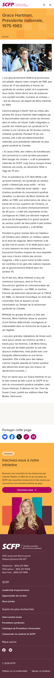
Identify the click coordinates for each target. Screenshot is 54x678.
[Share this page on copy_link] (26, 437)
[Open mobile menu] (50, 4)
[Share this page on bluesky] (5, 437)
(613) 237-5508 (23, 568)
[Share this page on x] (19, 437)
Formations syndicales (13, 622)
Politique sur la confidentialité (14, 671)
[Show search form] (44, 5)
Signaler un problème (41, 671)
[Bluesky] (10, 649)
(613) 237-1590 (21, 565)
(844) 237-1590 (21, 572)
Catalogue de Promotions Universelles (21, 628)
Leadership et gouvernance (15, 590)
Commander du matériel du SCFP (18, 634)
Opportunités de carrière (14, 595)
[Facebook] (4, 649)
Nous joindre (8, 601)
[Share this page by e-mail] (33, 437)
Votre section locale (12, 617)
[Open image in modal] (27, 57)
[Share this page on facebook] (12, 437)
